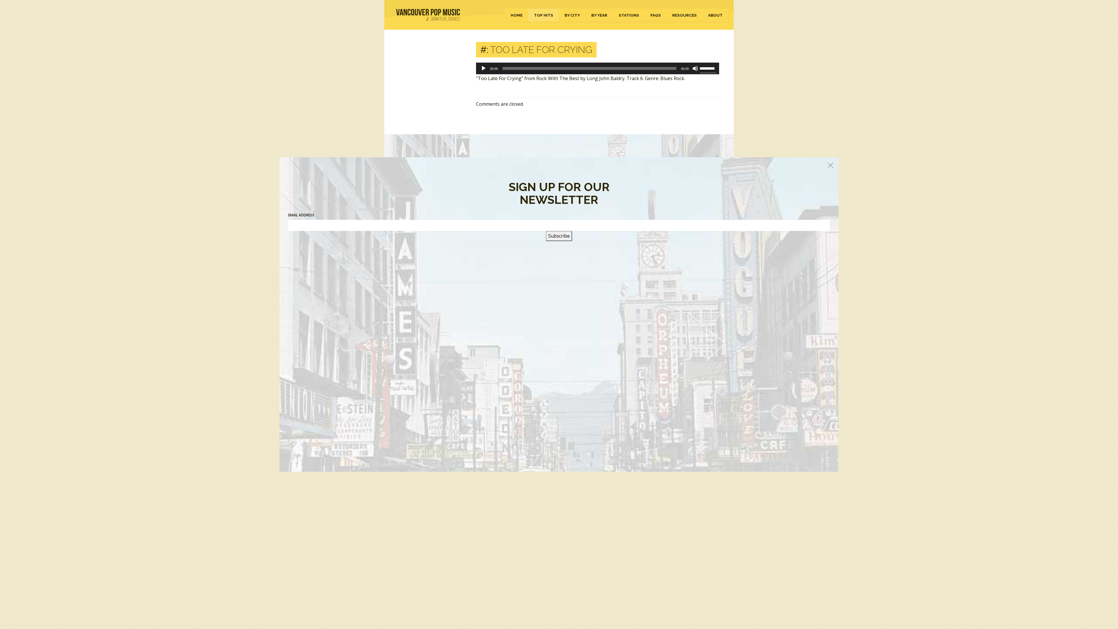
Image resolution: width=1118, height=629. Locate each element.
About (715, 15)
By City (572, 15)
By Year (599, 15)
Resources (684, 15)
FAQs (655, 15)
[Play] (484, 68)
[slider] (708, 68)
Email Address (301, 215)
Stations (629, 15)
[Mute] (695, 68)
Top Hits (543, 15)
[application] (597, 68)
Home (517, 15)
